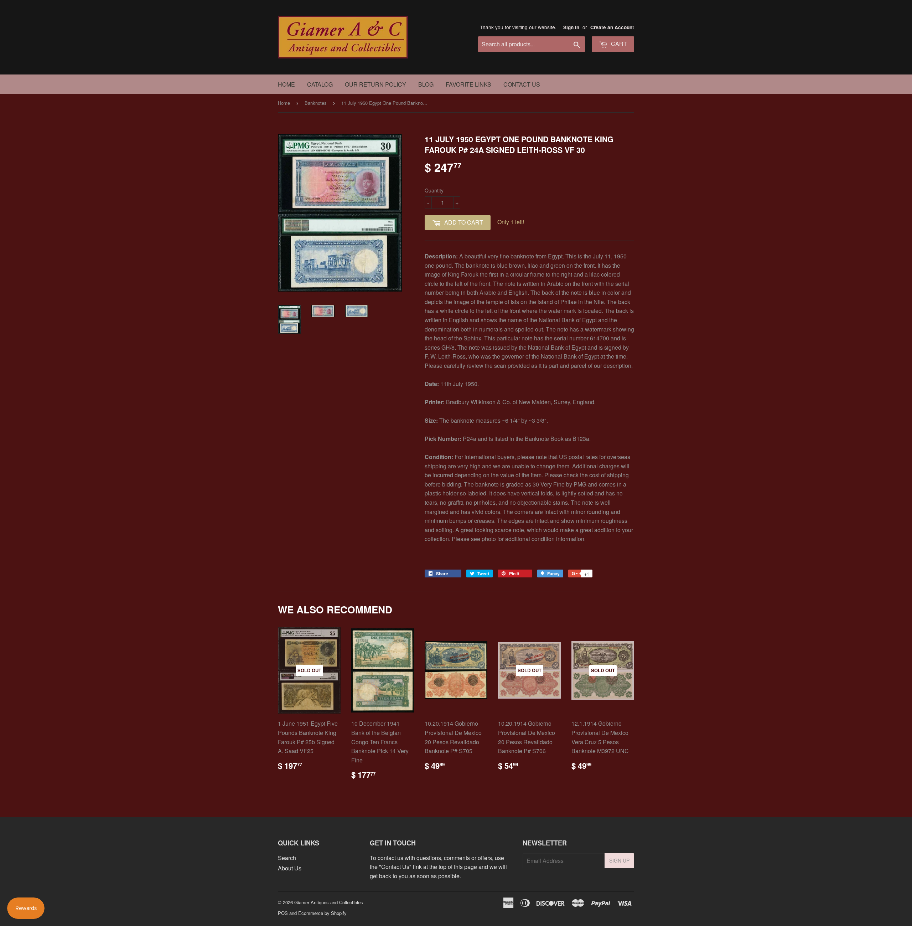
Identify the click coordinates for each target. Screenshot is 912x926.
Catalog (320, 84)
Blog (426, 84)
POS (283, 913)
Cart (618, 44)
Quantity (434, 190)
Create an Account (612, 27)
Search (287, 858)
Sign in (571, 27)
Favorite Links (468, 84)
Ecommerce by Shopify (322, 913)
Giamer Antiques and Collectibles (328, 902)
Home (286, 84)
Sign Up (619, 860)
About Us (289, 868)
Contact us (521, 84)
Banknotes (316, 102)
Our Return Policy (375, 84)
